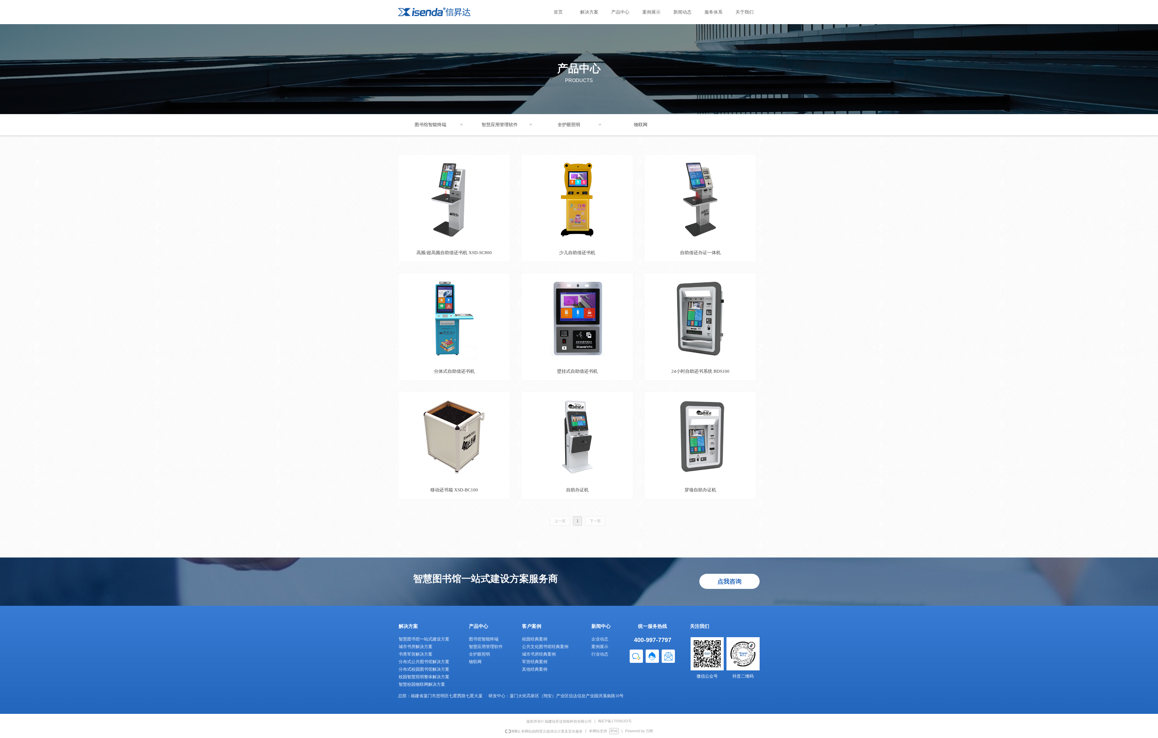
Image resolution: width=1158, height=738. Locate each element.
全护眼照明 (580, 124)
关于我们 (745, 12)
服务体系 (713, 12)
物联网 (640, 124)
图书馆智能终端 (439, 124)
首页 (558, 12)
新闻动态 (682, 12)
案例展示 (651, 12)
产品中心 (620, 12)
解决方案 (589, 12)
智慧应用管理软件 (507, 124)
